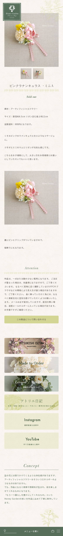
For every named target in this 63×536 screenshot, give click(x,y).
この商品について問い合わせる (31, 319)
